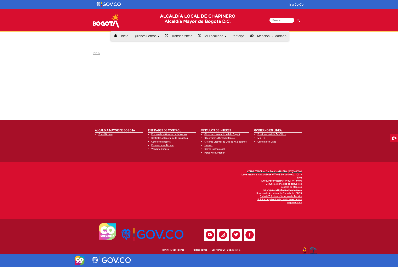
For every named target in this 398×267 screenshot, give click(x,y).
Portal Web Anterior (214, 152)
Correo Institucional (214, 148)
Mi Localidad (213, 36)
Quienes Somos (145, 36)
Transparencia (181, 36)
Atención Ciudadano (271, 36)
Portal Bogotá (105, 134)
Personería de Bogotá (162, 145)
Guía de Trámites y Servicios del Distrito (281, 196)
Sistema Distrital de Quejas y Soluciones (225, 141)
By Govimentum (314, 249)
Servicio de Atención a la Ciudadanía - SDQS (279, 193)
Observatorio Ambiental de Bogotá (222, 134)
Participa (238, 36)
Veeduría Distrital (160, 148)
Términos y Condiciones (173, 249)
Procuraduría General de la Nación (169, 134)
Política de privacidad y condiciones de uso (279, 199)
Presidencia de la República (271, 134)
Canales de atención (291, 186)
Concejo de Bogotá (161, 141)
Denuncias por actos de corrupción (284, 183)
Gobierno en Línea (266, 141)
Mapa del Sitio (294, 202)
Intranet (208, 145)
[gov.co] (109, 4)
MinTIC (261, 137)
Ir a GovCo (296, 4)
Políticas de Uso (200, 249)
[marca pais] (80, 260)
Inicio (124, 36)
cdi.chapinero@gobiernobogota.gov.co (282, 189)
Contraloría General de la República (169, 137)
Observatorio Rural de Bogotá (219, 137)
